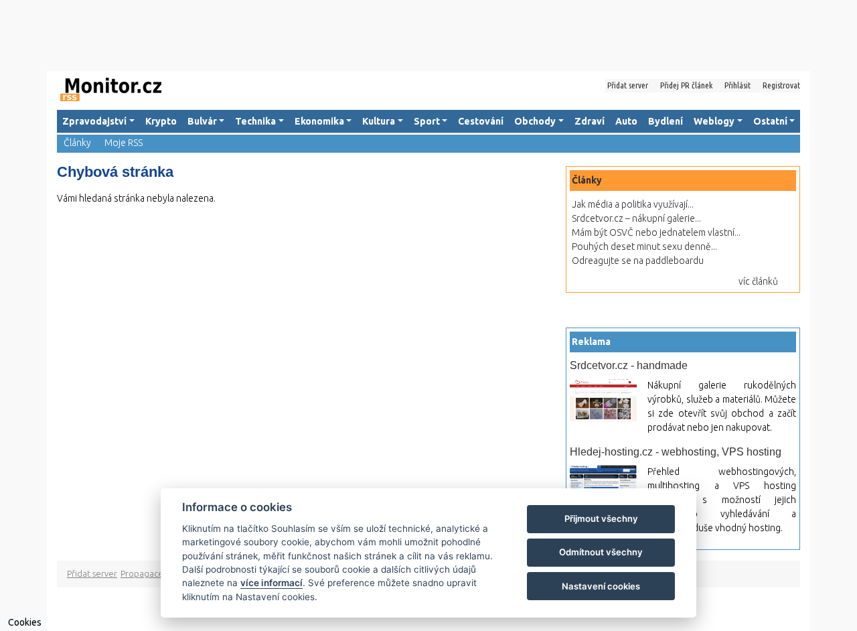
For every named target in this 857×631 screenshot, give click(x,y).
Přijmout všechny (601, 518)
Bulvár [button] (202, 121)
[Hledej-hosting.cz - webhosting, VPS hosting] (603, 483)
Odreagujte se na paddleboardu (638, 260)
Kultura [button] (378, 121)
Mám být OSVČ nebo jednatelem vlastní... (656, 232)
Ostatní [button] (770, 121)
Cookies (25, 622)
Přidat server (627, 85)
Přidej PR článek (686, 85)
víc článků (758, 281)
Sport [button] (427, 121)
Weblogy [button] (714, 121)
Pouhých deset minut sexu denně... (644, 246)
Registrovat (781, 85)
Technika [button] (255, 121)
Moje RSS (123, 142)
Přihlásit (737, 85)
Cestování (480, 121)
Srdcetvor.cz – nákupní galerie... (636, 218)
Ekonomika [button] (319, 121)
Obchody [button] (535, 121)
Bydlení (665, 121)
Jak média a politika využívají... (633, 204)
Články (77, 142)
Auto (626, 121)
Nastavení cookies (601, 586)
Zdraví (589, 121)
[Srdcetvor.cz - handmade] (603, 400)
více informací (271, 582)
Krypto (161, 121)
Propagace (142, 573)
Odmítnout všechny (601, 552)
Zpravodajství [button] (94, 121)
